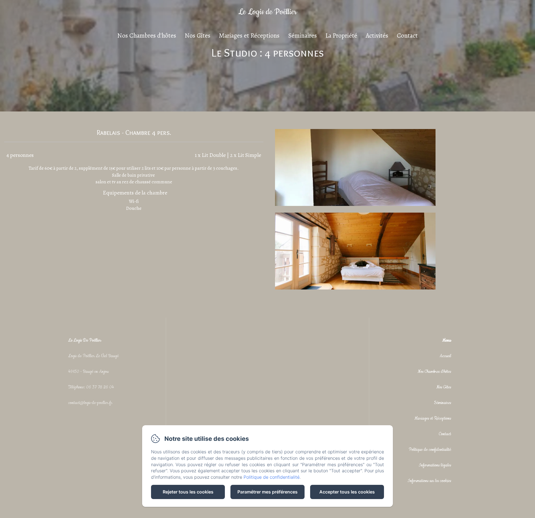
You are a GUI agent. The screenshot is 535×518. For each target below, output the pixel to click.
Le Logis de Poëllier (267, 12)
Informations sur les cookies (429, 481)
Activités (377, 35)
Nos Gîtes (197, 35)
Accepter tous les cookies (347, 492)
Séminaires (302, 35)
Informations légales (435, 465)
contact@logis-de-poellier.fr (90, 403)
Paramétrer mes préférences (267, 492)
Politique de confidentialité (430, 450)
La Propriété (341, 35)
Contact (407, 35)
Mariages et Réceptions (249, 35)
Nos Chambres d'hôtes (146, 35)
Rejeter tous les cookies (188, 492)
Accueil (445, 356)
